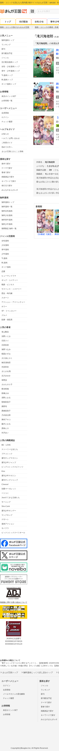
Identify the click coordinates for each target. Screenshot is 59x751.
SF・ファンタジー (9, 311)
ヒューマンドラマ (9, 276)
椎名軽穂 (5, 389)
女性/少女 (39, 21)
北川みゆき (6, 376)
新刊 (3, 49)
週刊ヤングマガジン (10, 458)
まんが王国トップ (10, 672)
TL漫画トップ (7, 75)
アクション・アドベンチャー (13, 302)
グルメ (4, 315)
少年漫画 (5, 254)
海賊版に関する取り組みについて (13, 602)
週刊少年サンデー (9, 511)
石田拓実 (5, 345)
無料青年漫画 (7, 220)
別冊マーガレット (9, 489)
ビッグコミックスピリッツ (12, 467)
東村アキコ (6, 419)
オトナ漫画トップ (9, 84)
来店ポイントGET (9, 96)
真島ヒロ (5, 428)
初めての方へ (7, 147)
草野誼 (4, 380)
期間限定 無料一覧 (9, 228)
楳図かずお (6, 354)
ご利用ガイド (7, 143)
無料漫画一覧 (7, 207)
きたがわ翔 (6, 371)
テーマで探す (7, 168)
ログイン (5, 117)
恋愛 (3, 271)
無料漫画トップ (8, 40)
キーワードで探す (9, 181)
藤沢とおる (6, 424)
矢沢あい (5, 433)
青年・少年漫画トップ (11, 71)
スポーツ (5, 298)
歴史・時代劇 (7, 293)
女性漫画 (5, 241)
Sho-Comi (6, 506)
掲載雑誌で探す (8, 177)
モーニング (6, 502)
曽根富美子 (6, 402)
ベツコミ (5, 493)
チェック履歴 (7, 122)
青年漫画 (5, 249)
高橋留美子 (6, 411)
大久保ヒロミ (7, 358)
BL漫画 (4, 263)
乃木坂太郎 (6, 415)
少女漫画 (5, 245)
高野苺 (4, 406)
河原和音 (5, 367)
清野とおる (6, 398)
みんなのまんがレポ (10, 190)
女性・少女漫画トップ (11, 66)
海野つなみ (6, 349)
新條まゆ (5, 393)
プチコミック (7, 454)
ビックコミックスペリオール (13, 533)
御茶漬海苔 (6, 363)
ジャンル (5, 58)
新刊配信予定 (7, 53)
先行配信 (23, 21)
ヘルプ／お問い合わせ (11, 138)
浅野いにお (6, 336)
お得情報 (6, 714)
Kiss (3, 471)
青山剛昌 (5, 332)
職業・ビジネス (8, 285)
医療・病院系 (7, 320)
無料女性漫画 (7, 211)
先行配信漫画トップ (10, 62)
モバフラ (5, 528)
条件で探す (6, 164)
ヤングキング (7, 515)
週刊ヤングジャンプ (10, 480)
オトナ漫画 (6, 267)
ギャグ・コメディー (10, 280)
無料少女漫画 (7, 215)
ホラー (4, 306)
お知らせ (5, 134)
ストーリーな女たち (10, 449)
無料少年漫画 (7, 224)
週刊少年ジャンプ (9, 462)
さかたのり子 (7, 384)
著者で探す (6, 172)
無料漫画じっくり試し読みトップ (38, 672)
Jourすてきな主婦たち (11, 497)
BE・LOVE (6, 445)
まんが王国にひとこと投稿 (12, 151)
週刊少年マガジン (9, 476)
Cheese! (5, 484)
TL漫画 (4, 258)
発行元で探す (7, 186)
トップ (8, 21)
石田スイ (5, 341)
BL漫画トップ (7, 80)
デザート (5, 519)
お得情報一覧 (7, 101)
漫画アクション (8, 524)
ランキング (6, 45)
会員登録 (5, 113)
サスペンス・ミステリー (11, 289)
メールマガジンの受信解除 (14, 694)
